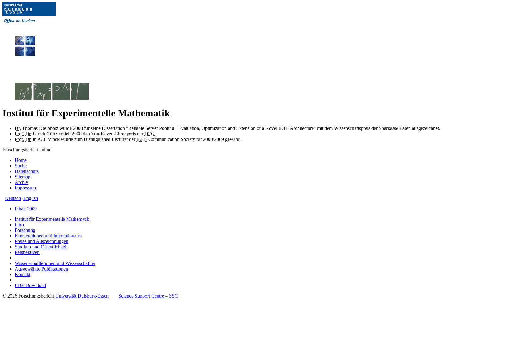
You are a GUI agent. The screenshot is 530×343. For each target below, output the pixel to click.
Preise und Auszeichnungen (41, 241)
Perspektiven (27, 252)
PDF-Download (30, 285)
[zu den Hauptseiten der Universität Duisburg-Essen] (37, 28)
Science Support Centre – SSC (148, 295)
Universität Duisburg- (82, 295)
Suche (21, 165)
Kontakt (22, 274)
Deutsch (13, 198)
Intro (19, 224)
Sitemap (22, 176)
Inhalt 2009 (26, 208)
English (30, 198)
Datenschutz (27, 171)
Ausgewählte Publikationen (41, 268)
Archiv (21, 182)
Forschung (25, 230)
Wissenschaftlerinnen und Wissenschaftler (55, 263)
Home (21, 160)
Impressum (25, 187)
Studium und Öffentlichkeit (41, 246)
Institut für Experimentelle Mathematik (52, 219)
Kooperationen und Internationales (48, 235)
